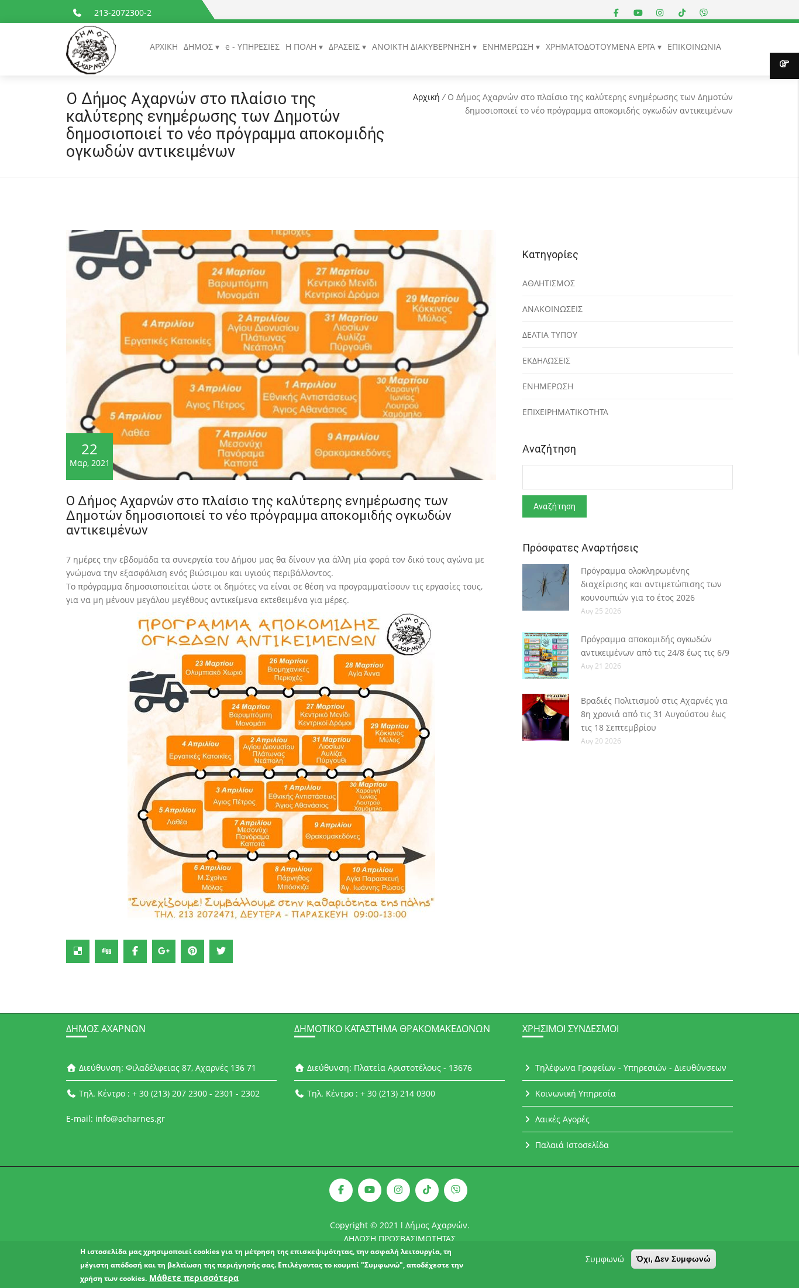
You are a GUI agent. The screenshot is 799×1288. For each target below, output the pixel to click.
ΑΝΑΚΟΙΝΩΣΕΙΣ (552, 308)
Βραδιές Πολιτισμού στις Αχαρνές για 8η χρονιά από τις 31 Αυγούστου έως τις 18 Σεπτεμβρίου (654, 714)
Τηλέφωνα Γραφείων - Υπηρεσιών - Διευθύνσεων (629, 1067)
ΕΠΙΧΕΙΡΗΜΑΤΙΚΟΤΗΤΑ (565, 411)
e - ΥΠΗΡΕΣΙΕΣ (252, 46)
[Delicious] (77, 951)
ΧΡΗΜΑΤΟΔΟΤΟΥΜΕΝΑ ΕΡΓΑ (601, 46)
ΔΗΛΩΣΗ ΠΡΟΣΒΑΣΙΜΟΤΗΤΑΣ (400, 1238)
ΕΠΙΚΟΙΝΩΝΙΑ (694, 46)
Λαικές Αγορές (561, 1119)
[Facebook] (135, 951)
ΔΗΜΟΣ (199, 46)
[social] (616, 12)
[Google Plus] (163, 951)
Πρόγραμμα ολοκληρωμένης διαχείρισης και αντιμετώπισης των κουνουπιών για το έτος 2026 (651, 584)
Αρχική (426, 96)
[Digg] (106, 951)
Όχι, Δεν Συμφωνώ (673, 1258)
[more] (784, 66)
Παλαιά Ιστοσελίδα (571, 1144)
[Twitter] (221, 951)
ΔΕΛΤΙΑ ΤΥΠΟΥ (549, 334)
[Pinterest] (192, 951)
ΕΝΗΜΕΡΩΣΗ (509, 46)
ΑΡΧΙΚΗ (164, 46)
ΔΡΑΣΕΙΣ (345, 46)
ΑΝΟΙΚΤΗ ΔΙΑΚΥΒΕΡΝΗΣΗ (422, 46)
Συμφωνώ (605, 1259)
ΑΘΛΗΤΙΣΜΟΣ (548, 283)
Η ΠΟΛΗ (302, 46)
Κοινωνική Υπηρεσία (574, 1093)
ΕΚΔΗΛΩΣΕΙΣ (546, 360)
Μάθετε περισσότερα (194, 1277)
